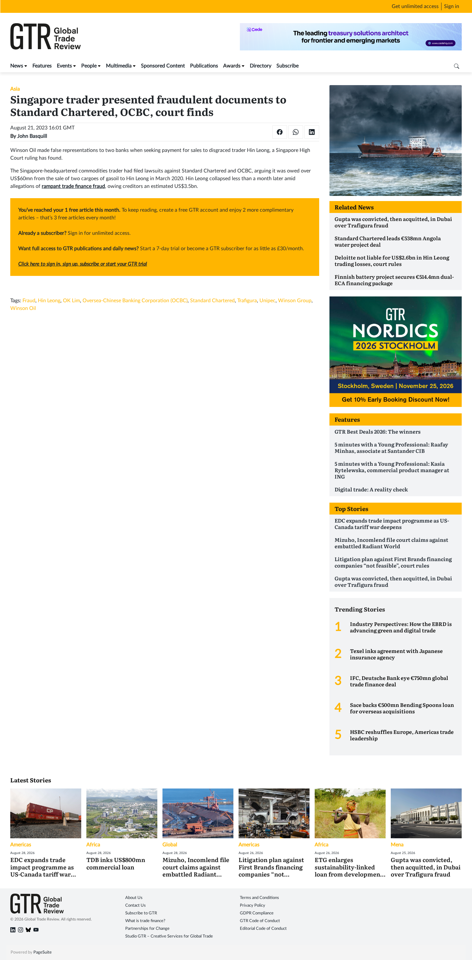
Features (42, 65)
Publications (204, 65)
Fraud (28, 300)
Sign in (451, 6)
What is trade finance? (145, 921)
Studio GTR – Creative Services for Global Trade (169, 936)
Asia (15, 89)
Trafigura (247, 300)
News (16, 65)
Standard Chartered (212, 300)
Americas (20, 844)
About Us (134, 898)
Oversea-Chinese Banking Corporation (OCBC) (135, 300)
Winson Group (294, 300)
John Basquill (32, 136)
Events (64, 65)
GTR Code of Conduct (260, 921)
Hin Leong (49, 300)
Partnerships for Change (147, 929)
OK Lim (71, 300)
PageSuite (42, 952)
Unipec (267, 300)
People (89, 65)
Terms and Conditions (259, 898)
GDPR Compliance (257, 913)
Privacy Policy (252, 905)
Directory (260, 65)
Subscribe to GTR (141, 913)
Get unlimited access (415, 6)
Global (169, 844)
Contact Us (135, 905)
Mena (397, 844)
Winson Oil (23, 308)
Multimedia (119, 65)
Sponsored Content (163, 65)
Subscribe (287, 65)
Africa (93, 844)
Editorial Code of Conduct (263, 929)
